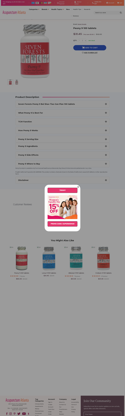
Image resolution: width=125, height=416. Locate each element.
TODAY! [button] (62, 190)
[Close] (78, 187)
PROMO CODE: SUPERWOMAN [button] (62, 224)
